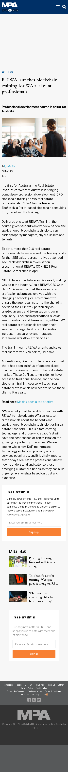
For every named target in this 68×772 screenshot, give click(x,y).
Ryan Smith (9, 166)
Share (4, 175)
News (10, 71)
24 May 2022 (7, 170)
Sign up (34, 532)
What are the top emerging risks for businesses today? (41, 597)
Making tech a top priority (35, 402)
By (8, 166)
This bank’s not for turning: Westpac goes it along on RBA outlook (43, 580)
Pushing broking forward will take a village (42, 562)
